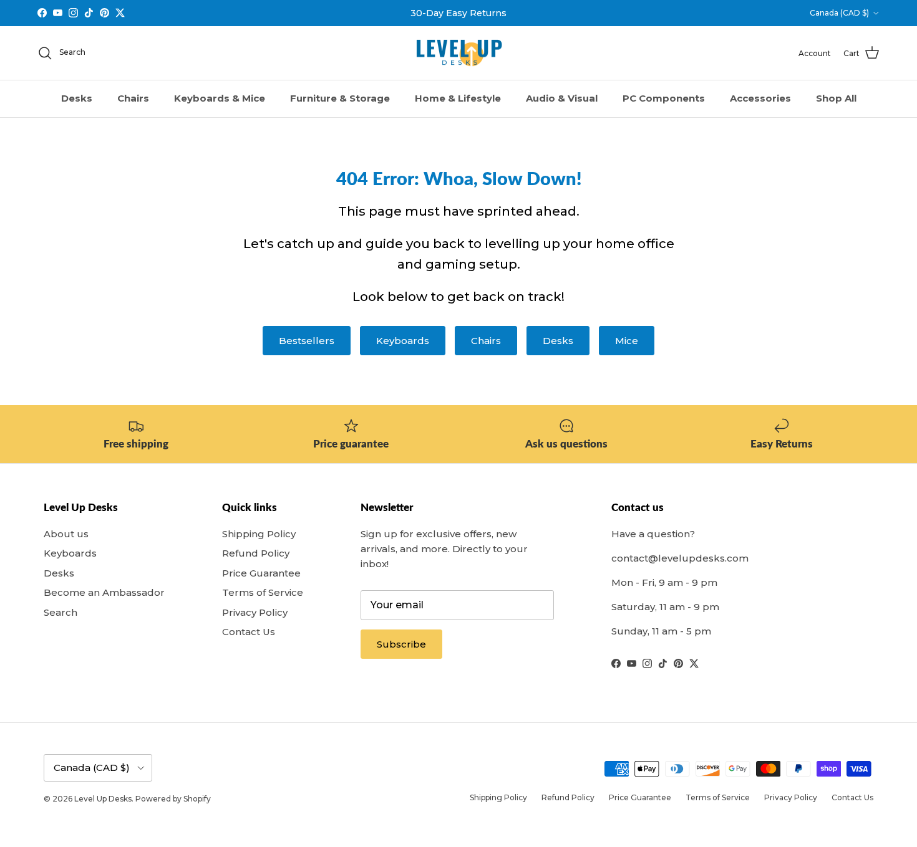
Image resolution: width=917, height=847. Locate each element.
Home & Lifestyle (458, 98)
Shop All (836, 98)
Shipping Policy (259, 534)
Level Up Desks (103, 798)
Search (60, 612)
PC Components (664, 98)
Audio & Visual (562, 98)
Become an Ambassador (104, 592)
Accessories (760, 98)
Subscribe (401, 644)
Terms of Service (262, 592)
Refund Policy (255, 553)
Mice (626, 341)
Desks (76, 98)
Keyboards (402, 341)
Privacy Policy (255, 612)
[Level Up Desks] (458, 53)
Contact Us (248, 632)
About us (66, 534)
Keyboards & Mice (219, 98)
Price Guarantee (261, 573)
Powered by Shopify (173, 798)
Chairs (133, 98)
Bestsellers (306, 341)
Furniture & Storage (340, 98)
